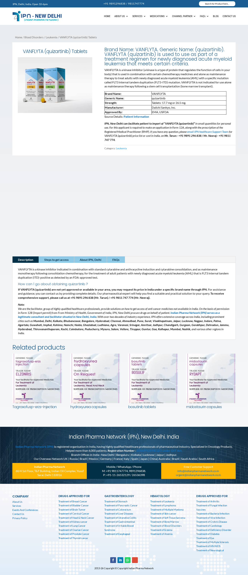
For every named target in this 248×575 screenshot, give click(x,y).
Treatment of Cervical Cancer (73, 513)
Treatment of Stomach (115, 501)
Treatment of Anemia (161, 533)
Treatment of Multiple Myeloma (167, 509)
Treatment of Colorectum (117, 509)
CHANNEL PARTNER (182, 16)
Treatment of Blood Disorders (165, 525)
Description (25, 259)
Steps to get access (56, 259)
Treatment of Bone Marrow (164, 521)
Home (18, 37)
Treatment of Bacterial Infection (212, 513)
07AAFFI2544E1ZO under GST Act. (159, 450)
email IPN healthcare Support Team (208, 131)
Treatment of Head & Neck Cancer (76, 517)
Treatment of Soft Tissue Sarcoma (167, 517)
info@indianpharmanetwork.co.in (36, 223)
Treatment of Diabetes (207, 533)
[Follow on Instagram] (41, 230)
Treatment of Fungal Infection (211, 505)
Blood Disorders (34, 37)
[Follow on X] (34, 230)
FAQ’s (202, 16)
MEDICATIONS (157, 16)
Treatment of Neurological (210, 550)
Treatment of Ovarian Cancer (73, 529)
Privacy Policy (19, 518)
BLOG (216, 16)
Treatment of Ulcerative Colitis (120, 517)
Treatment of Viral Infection (210, 517)
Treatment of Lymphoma (163, 505)
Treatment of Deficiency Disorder (213, 529)
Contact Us (18, 513)
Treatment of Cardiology (209, 525)
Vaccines (201, 509)
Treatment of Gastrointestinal (119, 521)
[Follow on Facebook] (20, 230)
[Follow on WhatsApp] (128, 560)
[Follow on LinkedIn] (27, 230)
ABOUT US (119, 16)
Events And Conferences (25, 509)
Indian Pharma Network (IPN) (34, 446)
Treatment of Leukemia (162, 501)
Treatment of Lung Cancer (72, 525)
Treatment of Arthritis (207, 501)
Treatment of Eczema (161, 529)
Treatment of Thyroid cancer (73, 538)
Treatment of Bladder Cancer (73, 505)
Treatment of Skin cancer (163, 513)
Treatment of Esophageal (117, 533)
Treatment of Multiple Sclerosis (212, 542)
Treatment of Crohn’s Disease (211, 521)
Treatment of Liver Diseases (118, 513)
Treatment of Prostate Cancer (73, 533)
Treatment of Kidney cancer (72, 521)
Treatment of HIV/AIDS (208, 546)
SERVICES (137, 16)
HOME (107, 16)
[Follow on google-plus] (135, 560)
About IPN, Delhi (90, 259)
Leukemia (51, 37)
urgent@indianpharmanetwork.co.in (198, 475)
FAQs (115, 259)
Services (16, 505)
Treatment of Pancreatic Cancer (121, 505)
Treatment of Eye (205, 538)
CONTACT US (229, 16)
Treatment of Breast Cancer (72, 501)
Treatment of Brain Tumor (72, 509)
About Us (17, 501)
